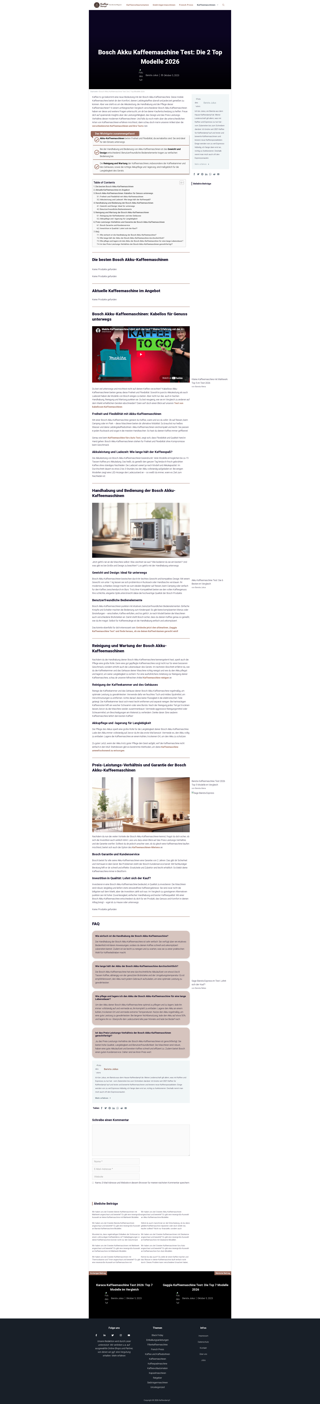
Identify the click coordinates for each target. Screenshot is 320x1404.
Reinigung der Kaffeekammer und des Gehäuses (120, 216)
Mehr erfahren (119, 1355)
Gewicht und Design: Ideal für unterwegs (117, 206)
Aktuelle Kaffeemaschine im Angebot (113, 190)
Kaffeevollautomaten (137, 5)
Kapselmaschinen (157, 1373)
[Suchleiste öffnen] (223, 5)
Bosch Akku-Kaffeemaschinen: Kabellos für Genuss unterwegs (124, 193)
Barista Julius (111, 1069)
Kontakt (203, 1348)
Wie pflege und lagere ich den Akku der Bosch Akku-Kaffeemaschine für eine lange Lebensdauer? (141, 241)
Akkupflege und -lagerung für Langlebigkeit (119, 219)
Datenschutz (203, 1342)
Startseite (94, 92)
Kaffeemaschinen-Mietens (146, 847)
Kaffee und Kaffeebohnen (157, 1354)
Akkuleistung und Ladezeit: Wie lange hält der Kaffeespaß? (125, 199)
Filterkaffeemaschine (157, 1344)
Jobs (203, 1360)
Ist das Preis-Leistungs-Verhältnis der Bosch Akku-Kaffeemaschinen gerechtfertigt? (136, 244)
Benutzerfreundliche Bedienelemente (116, 209)
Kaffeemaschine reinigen (156, 677)
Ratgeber (157, 1377)
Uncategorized (157, 1387)
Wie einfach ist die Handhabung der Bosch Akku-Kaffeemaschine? (128, 235)
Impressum (203, 1336)
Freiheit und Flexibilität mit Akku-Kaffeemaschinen (121, 196)
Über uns (203, 1354)
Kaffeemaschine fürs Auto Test (124, 437)
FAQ (97, 232)
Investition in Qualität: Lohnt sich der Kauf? (118, 228)
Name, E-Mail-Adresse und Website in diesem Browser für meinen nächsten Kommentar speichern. (142, 1182)
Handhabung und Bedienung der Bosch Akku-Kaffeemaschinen (124, 203)
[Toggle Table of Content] (180, 183)
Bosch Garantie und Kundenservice (115, 225)
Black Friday (157, 1335)
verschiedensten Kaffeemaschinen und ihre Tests (118, 126)
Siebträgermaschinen (164, 5)
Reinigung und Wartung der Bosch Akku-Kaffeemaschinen (122, 212)
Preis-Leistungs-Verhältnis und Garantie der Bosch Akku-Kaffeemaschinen (130, 222)
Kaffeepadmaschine (157, 1363)
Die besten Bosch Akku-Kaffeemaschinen (115, 186)
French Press (186, 5)
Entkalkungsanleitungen (157, 1340)
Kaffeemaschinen (206, 5)
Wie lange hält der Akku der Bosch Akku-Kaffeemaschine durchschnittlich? (132, 238)
